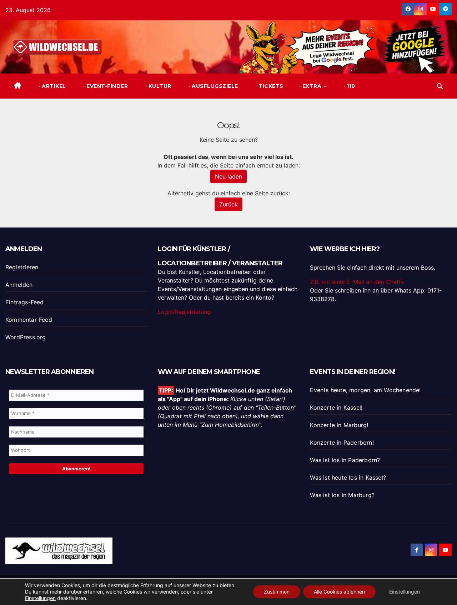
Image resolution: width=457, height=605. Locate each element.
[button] (440, 86)
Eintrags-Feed (24, 302)
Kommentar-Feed (28, 319)
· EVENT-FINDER (105, 86)
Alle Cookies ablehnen (339, 592)
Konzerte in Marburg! (339, 425)
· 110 (348, 86)
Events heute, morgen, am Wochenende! (365, 390)
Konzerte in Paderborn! (341, 442)
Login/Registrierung (184, 311)
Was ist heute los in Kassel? (348, 477)
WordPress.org (25, 337)
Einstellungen (40, 598)
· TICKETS (268, 86)
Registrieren (21, 267)
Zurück (228, 204)
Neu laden (228, 176)
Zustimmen (277, 592)
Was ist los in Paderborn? (345, 460)
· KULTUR (157, 86)
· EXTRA (311, 86)
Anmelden (19, 284)
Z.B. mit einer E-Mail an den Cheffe (357, 281)
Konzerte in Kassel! (336, 407)
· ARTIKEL (51, 86)
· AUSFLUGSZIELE (212, 86)
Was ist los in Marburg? (342, 495)
